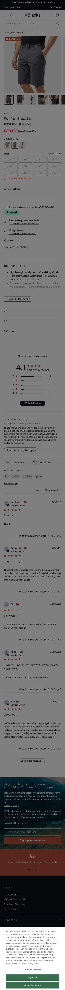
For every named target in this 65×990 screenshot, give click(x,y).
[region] (32, 958)
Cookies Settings (32, 969)
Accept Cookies (32, 985)
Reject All (32, 977)
